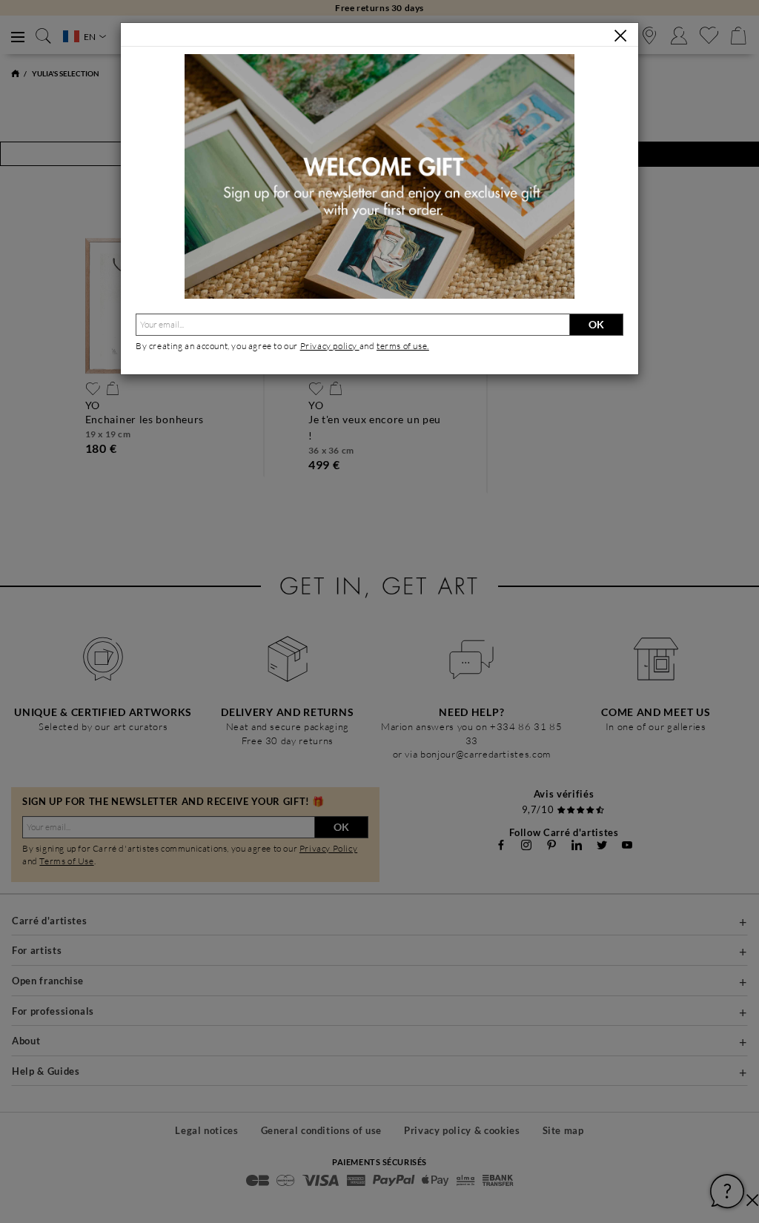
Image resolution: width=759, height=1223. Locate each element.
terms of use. (403, 345)
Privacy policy (329, 345)
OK (596, 324)
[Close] (620, 35)
